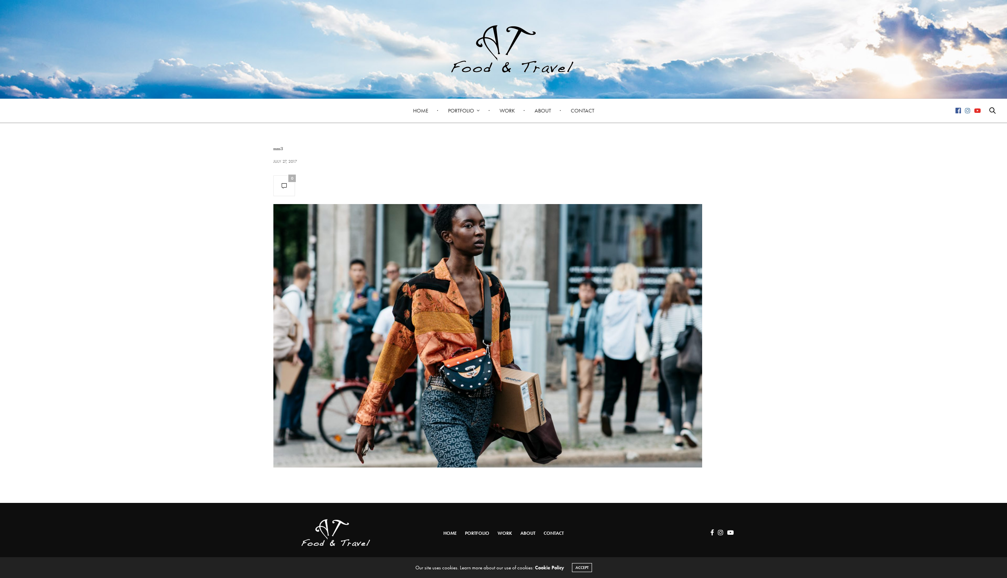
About (543, 110)
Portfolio (461, 110)
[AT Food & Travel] (503, 49)
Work (507, 110)
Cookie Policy (549, 567)
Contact (582, 110)
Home (420, 110)
